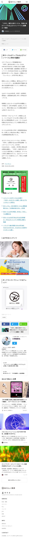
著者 (3, 514)
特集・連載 (4, 501)
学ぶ (3, 506)
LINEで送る (24, 49)
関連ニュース (5, 44)
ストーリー (4, 504)
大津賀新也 (16, 339)
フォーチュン (8, 163)
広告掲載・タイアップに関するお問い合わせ (12, 535)
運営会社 (4, 523)
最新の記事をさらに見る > (14, 480)
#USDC (4, 317)
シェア (6, 49)
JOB (2, 511)
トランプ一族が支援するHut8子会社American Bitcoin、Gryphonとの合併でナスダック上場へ (15, 228)
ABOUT (3, 516)
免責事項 (4, 528)
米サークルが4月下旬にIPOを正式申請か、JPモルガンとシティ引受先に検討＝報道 (14, 220)
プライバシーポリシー (7, 526)
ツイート (15, 49)
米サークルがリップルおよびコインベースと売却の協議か (14, 39)
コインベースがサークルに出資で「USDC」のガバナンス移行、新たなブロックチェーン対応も (15, 200)
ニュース (12, 31)
